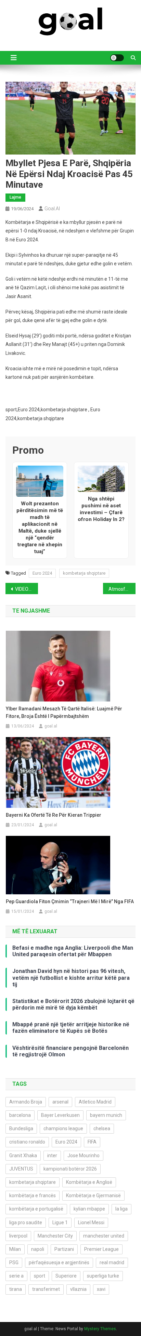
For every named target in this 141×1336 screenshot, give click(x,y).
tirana (15, 1289)
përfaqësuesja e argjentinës (59, 1262)
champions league (63, 1128)
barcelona (20, 1115)
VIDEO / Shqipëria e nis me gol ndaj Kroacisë (26, 589)
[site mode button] (117, 57)
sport (39, 1276)
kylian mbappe (89, 1209)
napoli (37, 1249)
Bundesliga (21, 1128)
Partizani (64, 1249)
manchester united (103, 1236)
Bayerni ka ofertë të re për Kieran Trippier (53, 815)
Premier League (101, 1249)
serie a (16, 1276)
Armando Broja (25, 1102)
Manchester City (55, 1236)
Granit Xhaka (23, 1155)
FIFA (92, 1142)
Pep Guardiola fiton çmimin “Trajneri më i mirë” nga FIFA (70, 901)
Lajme (15, 197)
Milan (15, 1249)
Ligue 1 (60, 1222)
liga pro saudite (25, 1222)
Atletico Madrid (95, 1102)
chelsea (101, 1128)
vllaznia (78, 1289)
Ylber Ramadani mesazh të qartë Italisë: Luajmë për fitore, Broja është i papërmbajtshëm (64, 712)
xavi (101, 1289)
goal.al (52, 208)
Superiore (66, 1276)
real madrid (112, 1262)
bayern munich (106, 1115)
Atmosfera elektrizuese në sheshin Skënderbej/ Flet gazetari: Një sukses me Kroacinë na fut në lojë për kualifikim (122, 589)
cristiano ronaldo (27, 1142)
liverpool (18, 1236)
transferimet (46, 1289)
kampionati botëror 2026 (70, 1169)
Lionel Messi (91, 1222)
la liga (121, 1209)
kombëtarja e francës (32, 1195)
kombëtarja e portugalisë (36, 1209)
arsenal (60, 1102)
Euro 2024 (42, 573)
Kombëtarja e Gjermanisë (93, 1195)
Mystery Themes (100, 1328)
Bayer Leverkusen (60, 1115)
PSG (13, 1262)
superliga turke (103, 1276)
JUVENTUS (21, 1169)
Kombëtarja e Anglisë (89, 1182)
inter (52, 1155)
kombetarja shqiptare (84, 573)
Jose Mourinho (83, 1155)
